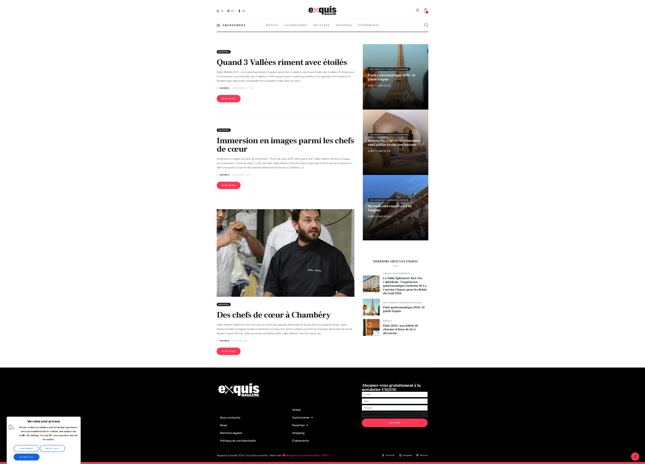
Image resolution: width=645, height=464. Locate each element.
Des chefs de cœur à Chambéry (274, 315)
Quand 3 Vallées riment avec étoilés (282, 62)
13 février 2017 (240, 88)
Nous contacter (230, 417)
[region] (44, 440)
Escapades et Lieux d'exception (389, 69)
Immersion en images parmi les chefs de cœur (285, 144)
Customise (26, 448)
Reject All (52, 448)
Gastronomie (300, 417)
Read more (229, 98)
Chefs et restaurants (396, 273)
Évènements (300, 440)
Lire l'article (379, 85)
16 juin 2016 (238, 175)
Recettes (298, 425)
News (223, 425)
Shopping (223, 52)
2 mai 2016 (237, 341)
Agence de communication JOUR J (309, 455)
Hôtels (387, 321)
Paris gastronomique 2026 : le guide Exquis (391, 77)
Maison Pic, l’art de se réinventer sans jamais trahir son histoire (394, 142)
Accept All (26, 457)
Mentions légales (231, 433)
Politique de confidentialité (238, 440)
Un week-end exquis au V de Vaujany (390, 208)
